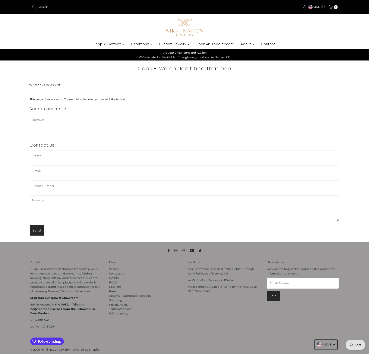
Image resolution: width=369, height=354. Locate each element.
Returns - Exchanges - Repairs (130, 295)
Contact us (116, 273)
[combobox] (80, 7)
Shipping (115, 300)
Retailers (115, 286)
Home (33, 84)
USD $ (319, 7)
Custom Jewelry (173, 44)
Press (112, 291)
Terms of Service (120, 309)
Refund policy (118, 313)
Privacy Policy (118, 304)
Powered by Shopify (85, 349)
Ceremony (140, 44)
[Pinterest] (183, 250)
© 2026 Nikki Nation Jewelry (50, 349)
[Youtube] (192, 250)
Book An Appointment (215, 44)
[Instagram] (175, 250)
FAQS (113, 282)
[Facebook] (169, 250)
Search (114, 269)
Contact (268, 44)
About (246, 44)
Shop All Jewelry (108, 44)
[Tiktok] (200, 250)
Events (114, 278)
